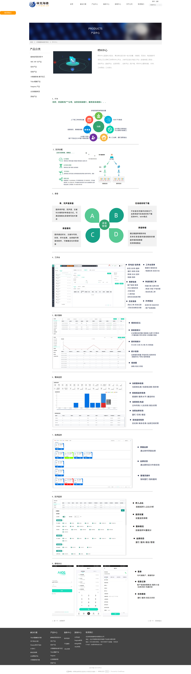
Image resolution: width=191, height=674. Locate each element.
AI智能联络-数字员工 (38, 77)
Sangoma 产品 (35, 86)
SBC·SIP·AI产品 (36, 62)
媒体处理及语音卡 (37, 57)
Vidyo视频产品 (35, 81)
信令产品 (34, 67)
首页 (31, 42)
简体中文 (153, 5)
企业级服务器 (35, 91)
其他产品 (34, 96)
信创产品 (34, 72)
